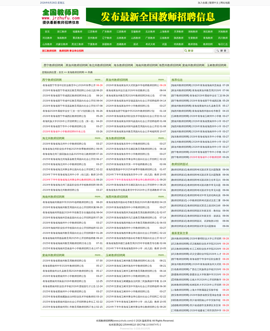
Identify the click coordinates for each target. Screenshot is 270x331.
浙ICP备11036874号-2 (149, 324)
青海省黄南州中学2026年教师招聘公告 (63, 265)
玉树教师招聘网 (216, 65)
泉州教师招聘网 (180, 238)
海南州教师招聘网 (147, 65)
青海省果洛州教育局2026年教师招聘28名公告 (130, 95)
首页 (61, 72)
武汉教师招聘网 (180, 243)
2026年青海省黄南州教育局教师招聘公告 (64, 260)
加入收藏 (202, 2)
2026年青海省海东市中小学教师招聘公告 (128, 143)
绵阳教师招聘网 (180, 300)
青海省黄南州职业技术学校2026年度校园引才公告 (69, 286)
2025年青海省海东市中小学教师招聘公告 (128, 154)
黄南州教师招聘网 (193, 65)
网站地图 (225, 2)
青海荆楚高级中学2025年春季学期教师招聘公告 (131, 169)
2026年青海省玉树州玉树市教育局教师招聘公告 (131, 271)
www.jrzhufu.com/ (122, 320)
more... (98, 79)
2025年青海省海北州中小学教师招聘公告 (64, 164)
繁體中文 (214, 2)
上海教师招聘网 (180, 290)
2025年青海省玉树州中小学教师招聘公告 (128, 291)
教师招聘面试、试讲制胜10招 (203, 221)
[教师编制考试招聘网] (61, 9)
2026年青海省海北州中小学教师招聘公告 (64, 143)
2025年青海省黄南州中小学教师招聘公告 (64, 291)
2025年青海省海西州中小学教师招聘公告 (128, 228)
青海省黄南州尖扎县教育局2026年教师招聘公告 (68, 271)
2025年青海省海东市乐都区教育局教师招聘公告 (131, 149)
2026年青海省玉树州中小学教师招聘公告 (128, 276)
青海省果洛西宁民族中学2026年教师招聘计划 (130, 111)
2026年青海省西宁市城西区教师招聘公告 (64, 116)
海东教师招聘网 (123, 65)
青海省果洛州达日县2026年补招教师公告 (128, 90)
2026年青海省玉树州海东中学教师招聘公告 (129, 265)
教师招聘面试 (179, 169)
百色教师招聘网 (180, 269)
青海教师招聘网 (75, 72)
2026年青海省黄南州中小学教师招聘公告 (64, 276)
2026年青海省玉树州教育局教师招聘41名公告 (130, 260)
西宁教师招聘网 (53, 65)
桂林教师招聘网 (180, 284)
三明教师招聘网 (180, 310)
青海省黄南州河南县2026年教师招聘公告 (64, 281)
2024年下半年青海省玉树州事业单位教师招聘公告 (132, 307)
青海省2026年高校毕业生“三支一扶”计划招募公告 (69, 111)
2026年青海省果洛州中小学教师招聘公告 (128, 105)
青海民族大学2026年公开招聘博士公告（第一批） (69, 121)
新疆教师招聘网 (180, 274)
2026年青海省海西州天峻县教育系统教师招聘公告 (132, 212)
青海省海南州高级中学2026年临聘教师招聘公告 (68, 202)
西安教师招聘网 (180, 295)
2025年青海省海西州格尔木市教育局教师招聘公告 (132, 222)
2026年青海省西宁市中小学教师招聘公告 (64, 126)
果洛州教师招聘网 (77, 65)
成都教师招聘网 (180, 305)
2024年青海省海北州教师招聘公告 (61, 190)
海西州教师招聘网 (170, 65)
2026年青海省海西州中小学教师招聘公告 (128, 207)
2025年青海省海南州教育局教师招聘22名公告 (67, 243)
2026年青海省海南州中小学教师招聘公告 (64, 222)
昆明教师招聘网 (180, 279)
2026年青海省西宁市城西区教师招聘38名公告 (67, 95)
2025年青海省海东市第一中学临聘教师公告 (129, 164)
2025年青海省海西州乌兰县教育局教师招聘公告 (131, 217)
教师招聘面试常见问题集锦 (201, 226)
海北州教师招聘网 (100, 65)
